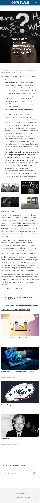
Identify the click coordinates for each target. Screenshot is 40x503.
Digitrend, (4, 344)
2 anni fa (9, 344)
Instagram (28, 497)
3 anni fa (9, 377)
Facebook (20, 497)
